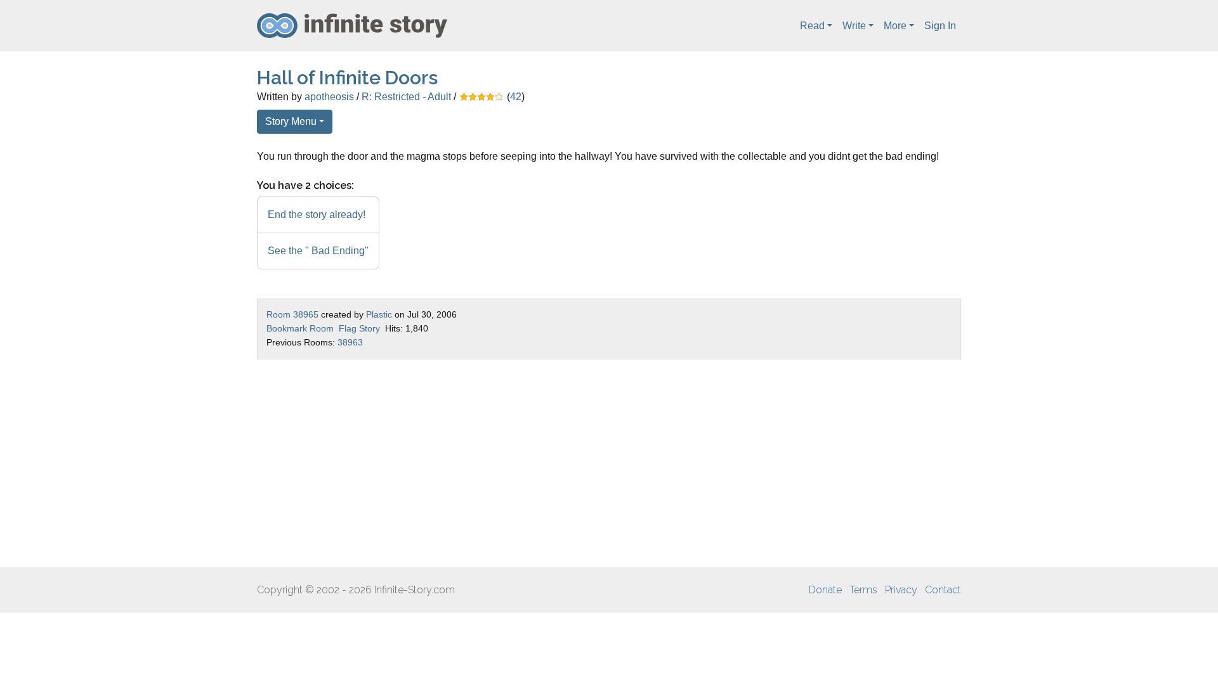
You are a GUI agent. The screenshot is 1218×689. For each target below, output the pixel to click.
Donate (825, 590)
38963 (350, 342)
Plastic (379, 314)
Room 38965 (292, 314)
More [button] (895, 25)
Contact (943, 590)
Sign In (940, 25)
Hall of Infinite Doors (347, 78)
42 (515, 96)
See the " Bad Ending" (318, 250)
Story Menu (291, 121)
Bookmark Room (300, 328)
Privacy (901, 590)
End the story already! (316, 214)
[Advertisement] (609, 463)
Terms (863, 590)
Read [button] (812, 25)
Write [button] (854, 25)
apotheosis (329, 96)
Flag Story (359, 328)
